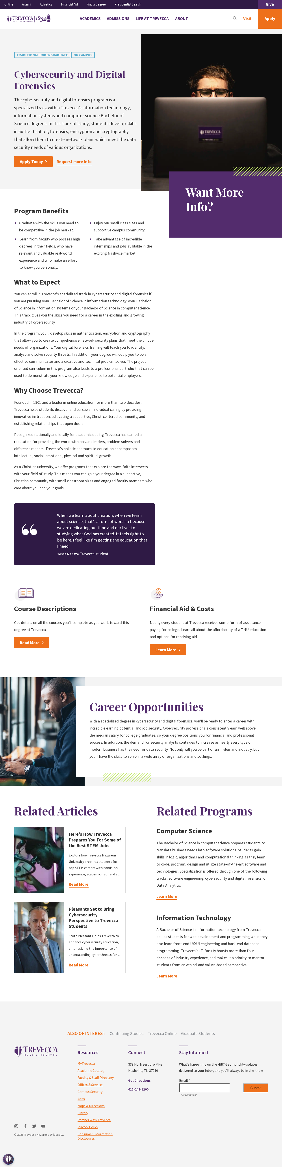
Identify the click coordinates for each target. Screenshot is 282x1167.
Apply (270, 18)
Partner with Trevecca (94, 1120)
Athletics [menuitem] (46, 4)
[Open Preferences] (8, 1159)
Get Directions (139, 1080)
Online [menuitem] (8, 4)
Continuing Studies (126, 1033)
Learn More (166, 649)
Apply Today (31, 161)
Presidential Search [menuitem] (128, 4)
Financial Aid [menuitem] (69, 4)
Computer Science (184, 830)
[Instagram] (16, 1126)
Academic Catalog (91, 1070)
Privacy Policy (88, 1127)
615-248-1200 (138, 1089)
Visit (247, 18)
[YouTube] (43, 1126)
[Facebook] (25, 1126)
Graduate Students (198, 1033)
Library (83, 1113)
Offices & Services (90, 1084)
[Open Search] (235, 19)
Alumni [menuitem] (26, 4)
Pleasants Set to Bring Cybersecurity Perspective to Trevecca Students (93, 917)
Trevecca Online (162, 1033)
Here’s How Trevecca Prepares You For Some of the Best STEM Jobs (95, 840)
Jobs (81, 1098)
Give (270, 4)
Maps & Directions (91, 1106)
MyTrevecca (86, 1063)
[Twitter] (34, 1126)
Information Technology (193, 917)
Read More (30, 642)
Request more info (74, 161)
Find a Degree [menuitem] (96, 4)
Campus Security (90, 1091)
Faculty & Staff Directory (96, 1077)
